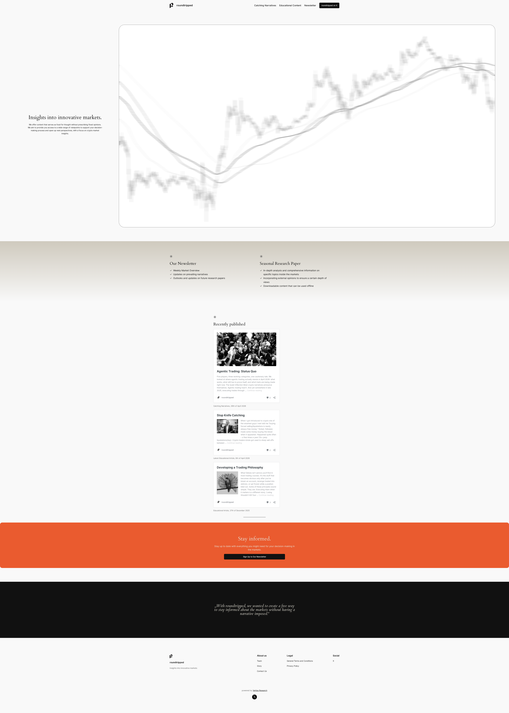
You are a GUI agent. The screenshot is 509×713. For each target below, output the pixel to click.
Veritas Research (260, 690)
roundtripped (184, 5)
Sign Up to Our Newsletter (254, 557)
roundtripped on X (329, 5)
